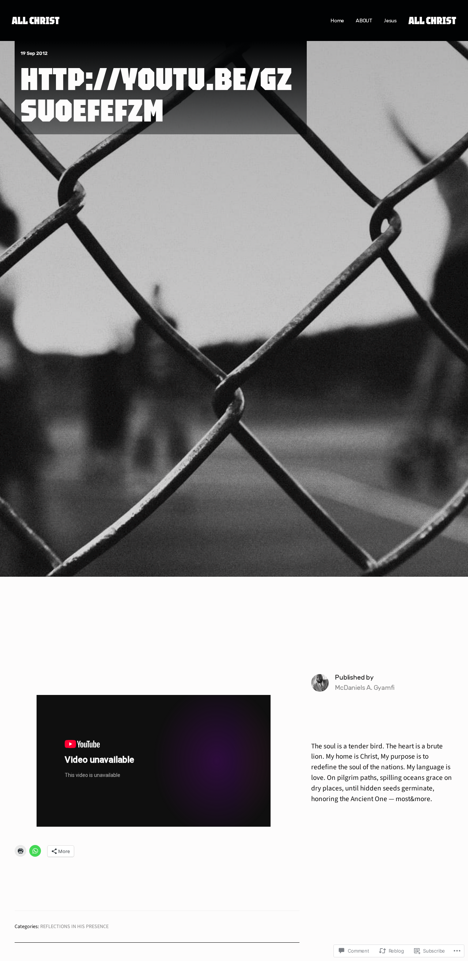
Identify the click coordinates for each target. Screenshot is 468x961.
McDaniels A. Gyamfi (365, 687)
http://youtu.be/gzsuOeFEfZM (156, 94)
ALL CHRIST (36, 20)
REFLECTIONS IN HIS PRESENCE (74, 926)
